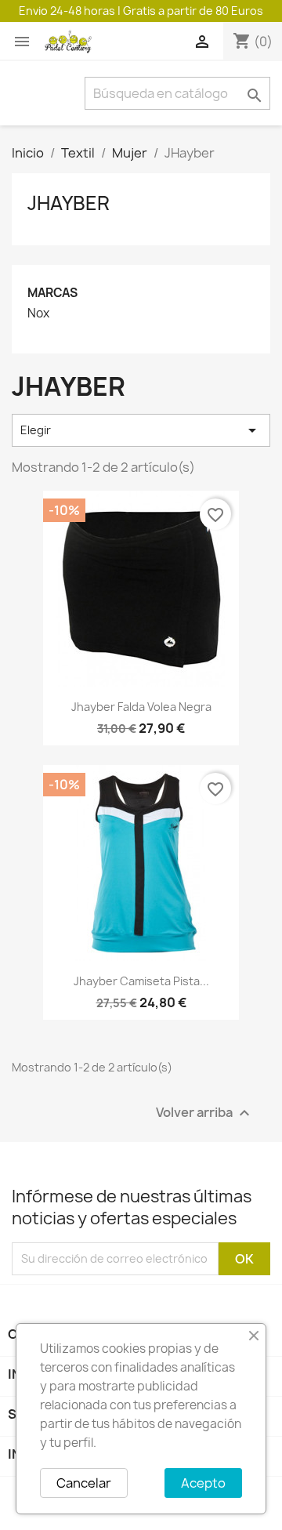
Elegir (141, 430)
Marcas (52, 293)
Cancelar (83, 1483)
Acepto (203, 1483)
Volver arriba (205, 1112)
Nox (38, 313)
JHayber (68, 203)
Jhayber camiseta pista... (141, 980)
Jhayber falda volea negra (141, 706)
